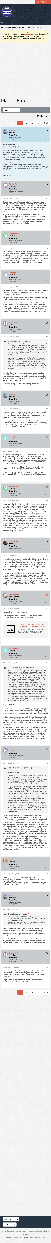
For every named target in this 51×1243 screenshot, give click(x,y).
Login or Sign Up (41, 2)
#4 (47, 287)
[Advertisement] (25, 70)
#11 (47, 663)
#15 (47, 967)
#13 (47, 874)
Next (46, 123)
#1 (47, 144)
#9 (47, 555)
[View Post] (31, 341)
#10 (47, 608)
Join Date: (12, 137)
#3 (47, 248)
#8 (47, 500)
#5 (47, 336)
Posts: (11, 139)
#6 (47, 408)
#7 (47, 451)
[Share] (45, 138)
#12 (47, 763)
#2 (47, 198)
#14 (47, 909)
